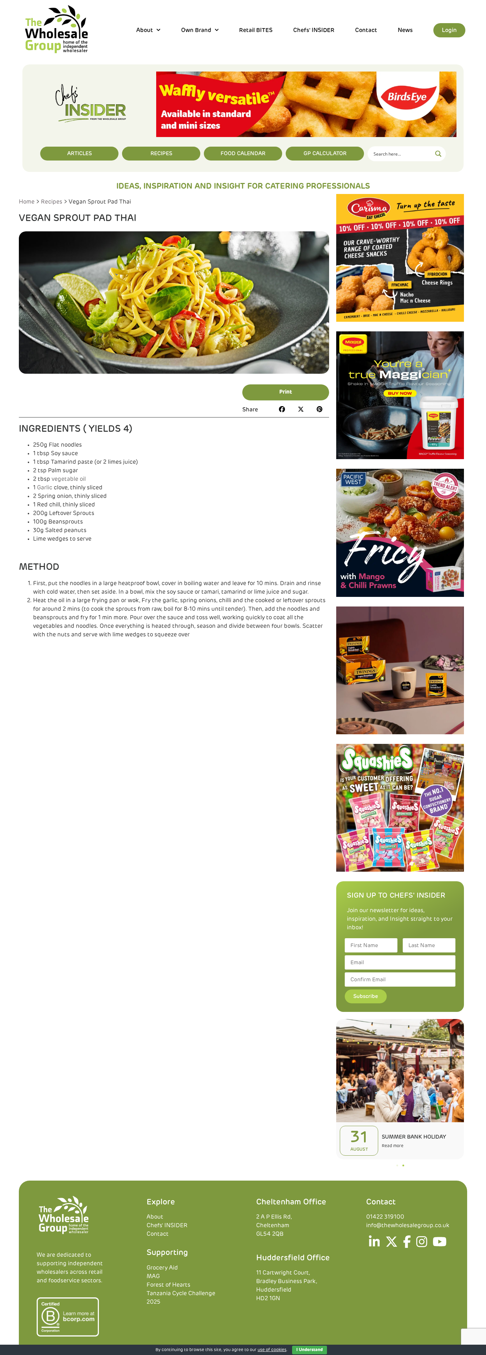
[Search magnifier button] (438, 153)
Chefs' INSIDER (313, 30)
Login (449, 30)
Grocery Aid (162, 1268)
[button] (285, 392)
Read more (392, 1146)
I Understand (309, 1350)
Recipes (51, 202)
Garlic (44, 487)
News (405, 30)
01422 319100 (385, 1217)
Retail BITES (256, 30)
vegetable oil (69, 479)
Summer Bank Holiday (414, 1137)
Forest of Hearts (168, 1285)
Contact (366, 30)
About (155, 1217)
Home (27, 202)
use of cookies (272, 1350)
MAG (153, 1276)
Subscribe (365, 996)
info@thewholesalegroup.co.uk (407, 1226)
